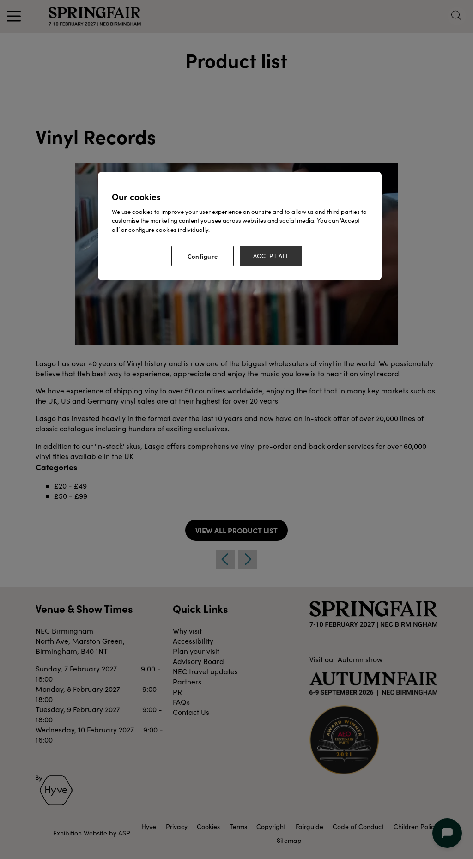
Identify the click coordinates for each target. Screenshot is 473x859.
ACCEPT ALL (271, 256)
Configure (203, 256)
